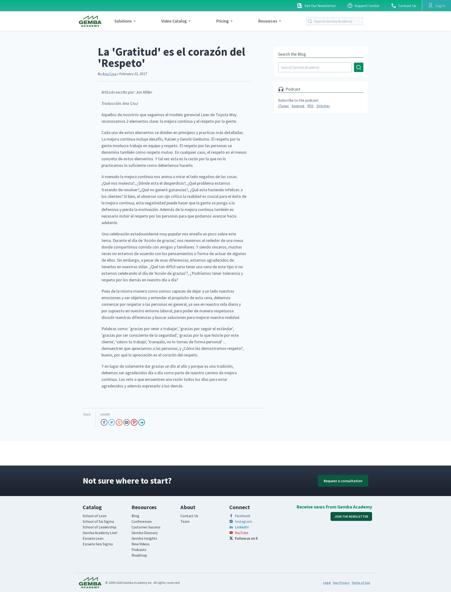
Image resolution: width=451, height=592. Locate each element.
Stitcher (323, 105)
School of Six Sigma (98, 521)
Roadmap (139, 555)
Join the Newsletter (351, 516)
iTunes (283, 105)
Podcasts (139, 549)
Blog (135, 515)
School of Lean (94, 515)
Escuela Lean (93, 538)
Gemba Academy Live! (100, 532)
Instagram (243, 521)
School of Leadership (99, 527)
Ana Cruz (109, 73)
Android (298, 105)
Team (185, 521)
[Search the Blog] (320, 67)
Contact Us (407, 5)
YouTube (241, 532)
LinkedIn (242, 527)
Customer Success (146, 527)
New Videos (141, 544)
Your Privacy (341, 583)
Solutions (123, 21)
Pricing (222, 21)
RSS (310, 105)
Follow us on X (246, 538)
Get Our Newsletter (320, 5)
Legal (327, 583)
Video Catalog (174, 21)
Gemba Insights (144, 538)
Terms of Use (361, 583)
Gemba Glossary (145, 532)
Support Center (367, 5)
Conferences (142, 521)
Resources (267, 21)
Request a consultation (343, 480)
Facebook (242, 515)
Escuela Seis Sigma (98, 544)
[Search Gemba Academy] (311, 21)
